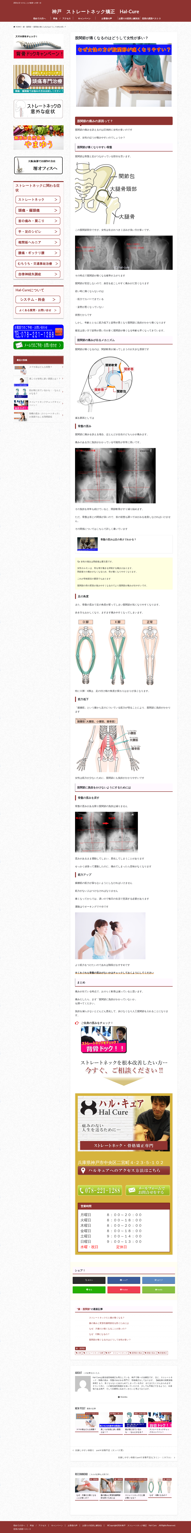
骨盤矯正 (163, 1353)
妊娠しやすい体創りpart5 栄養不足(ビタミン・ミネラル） (145, 1457)
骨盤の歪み (151, 1353)
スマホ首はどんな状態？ (40, 367)
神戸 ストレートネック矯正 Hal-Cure (96, 11)
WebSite (123, 1397)
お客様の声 (106, 18)
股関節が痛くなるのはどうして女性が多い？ (110, 1339)
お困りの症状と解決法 (129, 18)
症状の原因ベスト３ (152, 18)
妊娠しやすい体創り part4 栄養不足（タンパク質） (100, 1450)
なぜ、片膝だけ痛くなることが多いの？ (108, 1328)
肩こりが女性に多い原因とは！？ (45, 378)
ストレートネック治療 (94, 1353)
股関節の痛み (137, 1353)
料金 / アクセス (62, 18)
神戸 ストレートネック (117, 1353)
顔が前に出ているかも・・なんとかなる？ (45, 392)
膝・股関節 (84, 1309)
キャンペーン (84, 18)
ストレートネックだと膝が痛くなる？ (107, 1317)
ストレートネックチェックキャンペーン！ (45, 403)
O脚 (79, 1353)
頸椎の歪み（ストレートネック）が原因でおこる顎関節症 (45, 415)
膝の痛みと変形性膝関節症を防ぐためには (109, 1323)
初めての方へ (39, 18)
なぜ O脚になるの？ (99, 1334)
